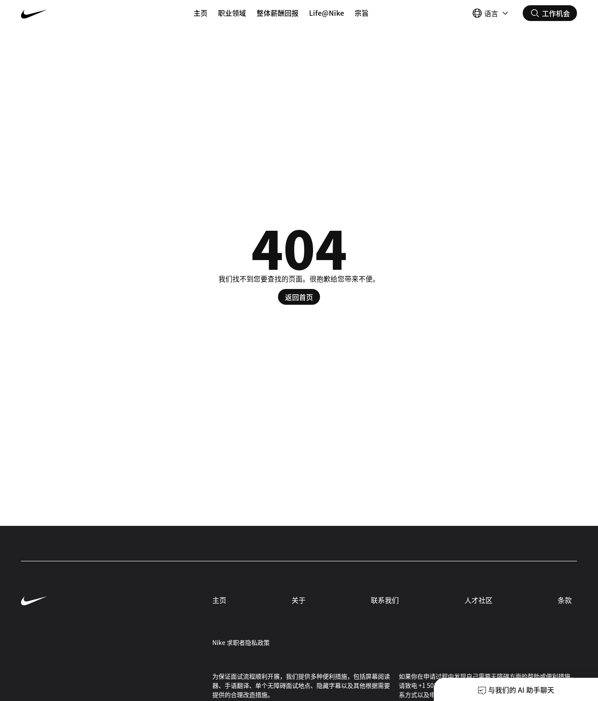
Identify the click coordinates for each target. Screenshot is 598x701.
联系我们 (385, 600)
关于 (299, 600)
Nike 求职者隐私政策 (241, 642)
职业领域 (232, 12)
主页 (200, 12)
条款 (565, 600)
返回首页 (299, 297)
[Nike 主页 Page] (67, 13)
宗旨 (362, 12)
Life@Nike (326, 12)
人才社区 (478, 600)
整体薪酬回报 (278, 12)
